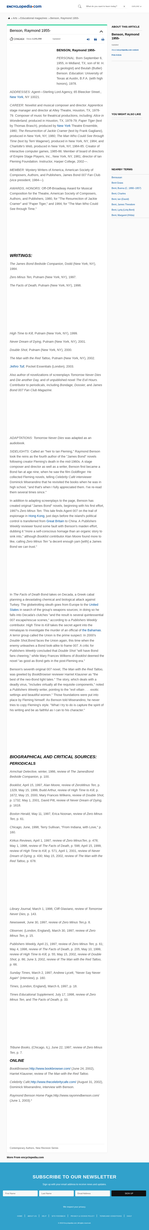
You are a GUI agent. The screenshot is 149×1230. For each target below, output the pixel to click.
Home (19, 1216)
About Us (32, 1216)
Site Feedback (58, 1216)
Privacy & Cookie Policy (82, 1216)
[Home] (24, 6)
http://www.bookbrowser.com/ (50, 1068)
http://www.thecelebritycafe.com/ (53, 1082)
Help (44, 1216)
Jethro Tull (17, 366)
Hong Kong (36, 516)
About (125, 50)
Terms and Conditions (111, 1216)
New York (16, 97)
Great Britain (55, 521)
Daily (129, 1216)
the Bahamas (91, 630)
